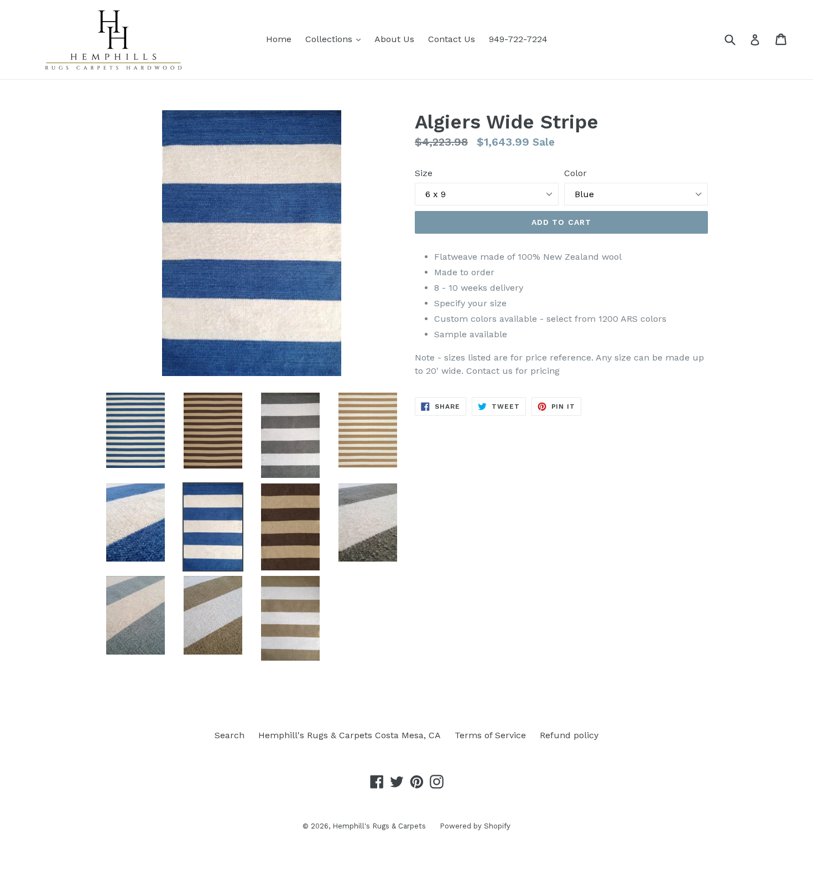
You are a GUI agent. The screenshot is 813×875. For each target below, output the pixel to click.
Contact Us (451, 39)
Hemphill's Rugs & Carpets (379, 826)
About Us (394, 39)
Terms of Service (490, 735)
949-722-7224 (518, 39)
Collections (335, 38)
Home (278, 39)
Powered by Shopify (475, 826)
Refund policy (569, 735)
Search (229, 735)
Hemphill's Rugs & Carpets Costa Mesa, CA (349, 735)
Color (575, 173)
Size (423, 173)
